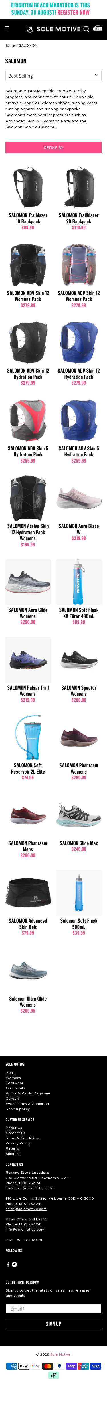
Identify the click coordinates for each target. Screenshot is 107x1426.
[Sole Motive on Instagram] (14, 1265)
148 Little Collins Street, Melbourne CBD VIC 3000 (50, 1198)
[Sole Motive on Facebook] (8, 1265)
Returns (12, 1148)
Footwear (14, 1083)
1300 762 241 (30, 1183)
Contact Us (15, 1133)
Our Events (15, 1088)
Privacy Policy (18, 1143)
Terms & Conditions (22, 1138)
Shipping (13, 1153)
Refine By (53, 147)
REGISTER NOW (74, 13)
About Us (14, 1128)
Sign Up (53, 1324)
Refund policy (18, 1109)
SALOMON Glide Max (79, 843)
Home (9, 45)
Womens (13, 1078)
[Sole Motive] (53, 29)
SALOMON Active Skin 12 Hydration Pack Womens (28, 533)
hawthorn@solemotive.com (30, 1188)
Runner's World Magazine (28, 1093)
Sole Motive (60, 1354)
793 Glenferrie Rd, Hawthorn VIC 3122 (39, 1178)
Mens (10, 1072)
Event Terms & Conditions (28, 1103)
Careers (13, 1098)
